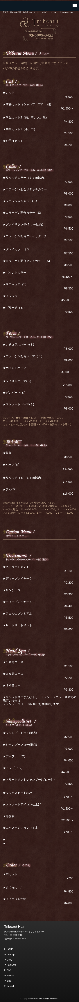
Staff (9, 970)
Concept (11, 954)
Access (10, 975)
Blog (9, 981)
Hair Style (11, 965)
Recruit (10, 986)
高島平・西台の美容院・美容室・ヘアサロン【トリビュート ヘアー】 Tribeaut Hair (39, 22)
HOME (10, 949)
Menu (9, 960)
